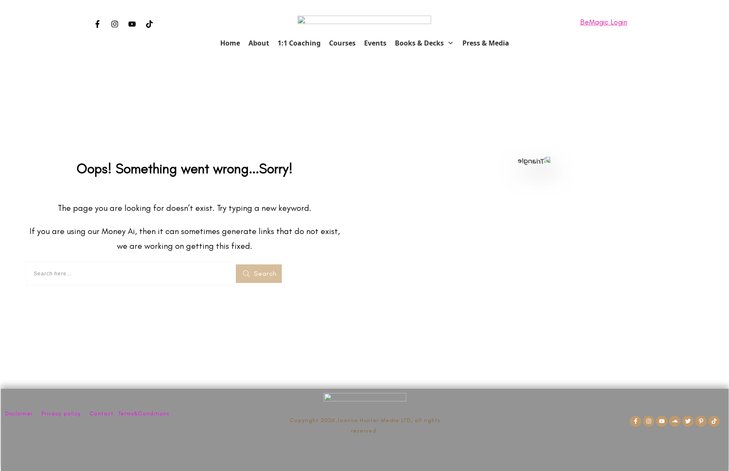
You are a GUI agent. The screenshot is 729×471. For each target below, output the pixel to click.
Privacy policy (61, 413)
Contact (101, 413)
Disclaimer (19, 414)
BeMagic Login (603, 22)
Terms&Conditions (144, 413)
